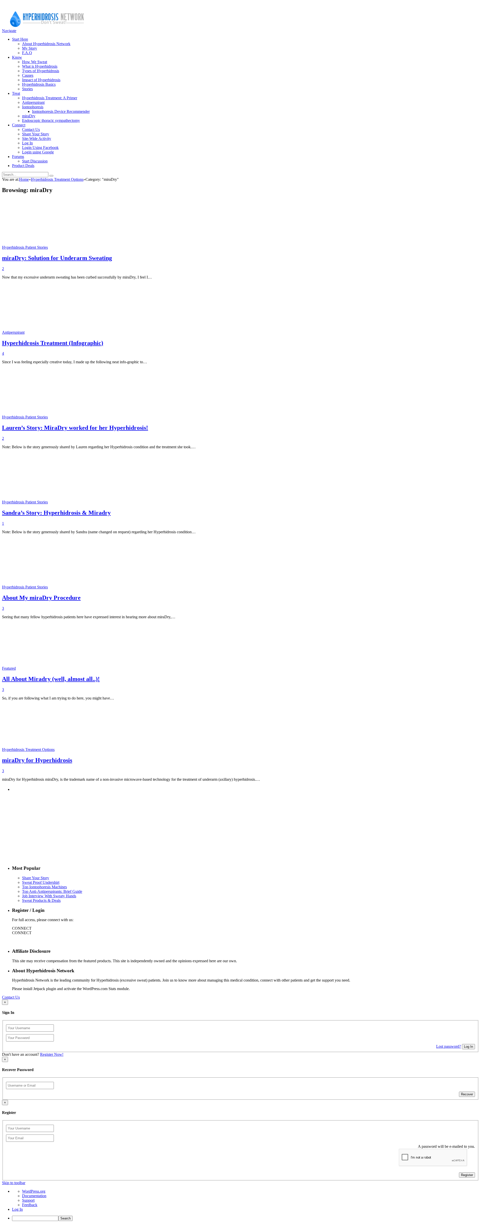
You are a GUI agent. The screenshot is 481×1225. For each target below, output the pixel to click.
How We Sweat (34, 62)
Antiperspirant (33, 102)
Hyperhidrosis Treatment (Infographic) (52, 343)
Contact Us (31, 129)
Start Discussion (35, 161)
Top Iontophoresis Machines (44, 887)
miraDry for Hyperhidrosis (37, 760)
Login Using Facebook (40, 147)
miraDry (28, 116)
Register (467, 1175)
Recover (467, 1094)
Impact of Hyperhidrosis (41, 80)
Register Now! (51, 1054)
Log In (27, 143)
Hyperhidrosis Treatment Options (28, 749)
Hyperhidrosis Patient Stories (25, 247)
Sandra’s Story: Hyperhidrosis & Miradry (56, 512)
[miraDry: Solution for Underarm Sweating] (91, 247)
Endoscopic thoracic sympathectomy (51, 120)
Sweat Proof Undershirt (40, 882)
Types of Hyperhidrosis (40, 71)
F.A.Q (27, 53)
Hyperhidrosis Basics (39, 84)
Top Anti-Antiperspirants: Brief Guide (52, 891)
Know (17, 57)
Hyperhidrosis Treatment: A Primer (49, 98)
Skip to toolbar (13, 1183)
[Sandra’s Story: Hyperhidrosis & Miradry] (91, 502)
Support (28, 1200)
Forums (18, 156)
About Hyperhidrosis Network (46, 44)
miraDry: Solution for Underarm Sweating (57, 258)
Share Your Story (35, 134)
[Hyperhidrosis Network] (47, 26)
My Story (29, 48)
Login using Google (38, 152)
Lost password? (448, 1046)
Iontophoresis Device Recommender (61, 111)
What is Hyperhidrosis (39, 66)
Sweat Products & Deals (41, 900)
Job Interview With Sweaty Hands (49, 896)
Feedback (29, 1205)
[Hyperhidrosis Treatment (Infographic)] (68, 332)
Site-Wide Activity (36, 138)
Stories (27, 89)
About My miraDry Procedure (41, 597)
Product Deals (23, 165)
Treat (16, 93)
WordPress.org (33, 1191)
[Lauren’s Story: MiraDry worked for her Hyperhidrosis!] (91, 417)
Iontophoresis (32, 107)
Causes (27, 75)
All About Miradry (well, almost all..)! (51, 679)
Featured (9, 668)
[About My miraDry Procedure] (91, 587)
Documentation (34, 1196)
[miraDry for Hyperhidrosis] (93, 749)
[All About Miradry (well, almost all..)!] (54, 668)
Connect (18, 125)
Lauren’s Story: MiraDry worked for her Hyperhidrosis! (75, 427)
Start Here (20, 39)
